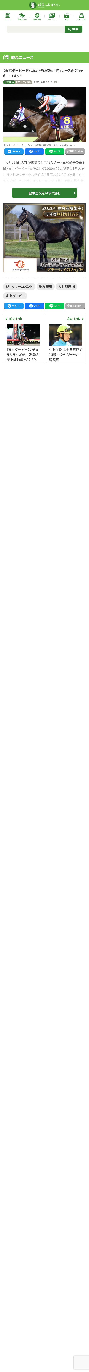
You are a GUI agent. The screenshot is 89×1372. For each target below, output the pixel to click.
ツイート (16, 151)
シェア (36, 151)
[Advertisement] (44, 41)
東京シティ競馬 (23, 82)
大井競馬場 (66, 286)
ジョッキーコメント (19, 286)
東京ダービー (15, 295)
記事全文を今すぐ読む (44, 192)
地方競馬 (9, 82)
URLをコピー (77, 151)
